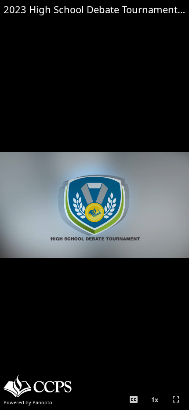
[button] (133, 399)
